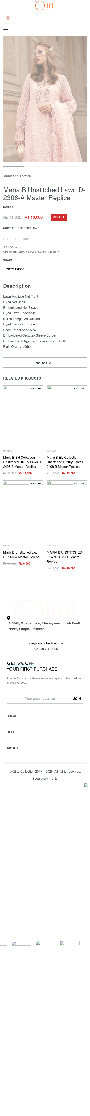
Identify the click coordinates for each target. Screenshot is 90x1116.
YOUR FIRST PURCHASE (32, 666)
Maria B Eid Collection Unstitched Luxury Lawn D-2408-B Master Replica (66, 462)
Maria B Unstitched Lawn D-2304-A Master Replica (21, 554)
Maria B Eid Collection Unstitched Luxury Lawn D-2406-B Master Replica (22, 462)
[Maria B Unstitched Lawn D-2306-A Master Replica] (19, 260)
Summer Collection (17, 176)
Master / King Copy (26, 251)
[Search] (5, 14)
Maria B (7, 451)
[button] (45, 362)
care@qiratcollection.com (45, 643)
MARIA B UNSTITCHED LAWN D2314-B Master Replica (64, 557)
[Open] (5, 28)
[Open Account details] (5, 22)
